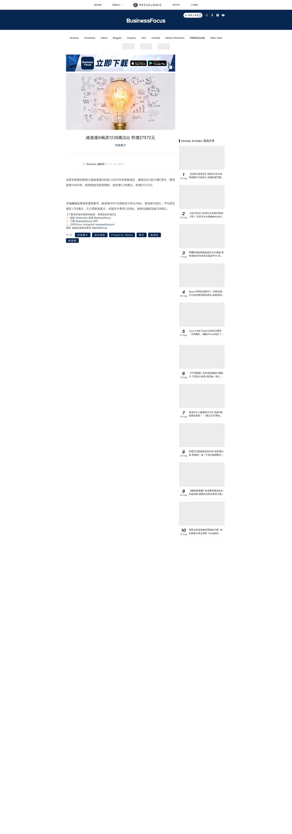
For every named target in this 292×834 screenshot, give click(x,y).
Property (131, 38)
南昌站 (154, 234)
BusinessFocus (102, 217)
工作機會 (194, 5)
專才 (141, 234)
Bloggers (117, 38)
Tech (143, 38)
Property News (122, 234)
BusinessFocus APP (87, 221)
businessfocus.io (105, 224)
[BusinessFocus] (146, 20)
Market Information (174, 38)
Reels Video (216, 38)
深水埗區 (99, 234)
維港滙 (72, 240)
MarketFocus (99, 227)
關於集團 (97, 5)
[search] (206, 15)
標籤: (70, 234)
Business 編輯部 (96, 163)
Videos (104, 38)
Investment (89, 38)
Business (74, 38)
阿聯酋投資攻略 (197, 38)
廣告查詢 (176, 5)
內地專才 (120, 145)
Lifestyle (156, 38)
